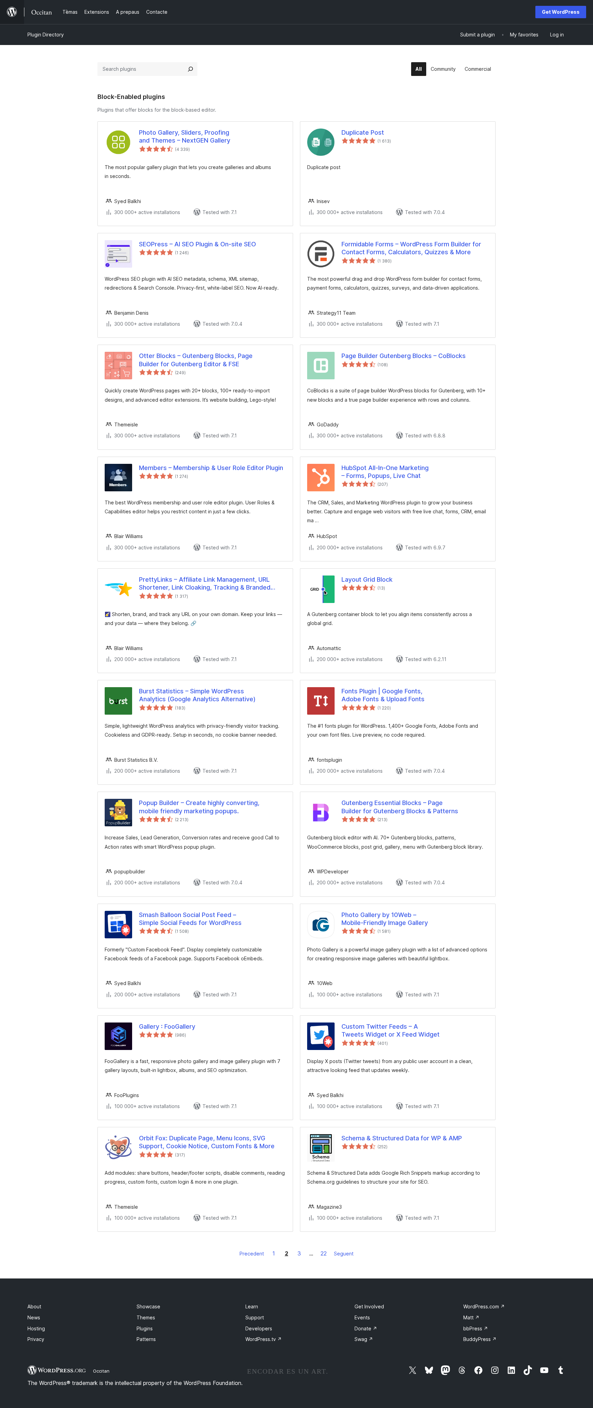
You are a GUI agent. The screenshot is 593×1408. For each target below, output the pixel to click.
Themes (146, 1317)
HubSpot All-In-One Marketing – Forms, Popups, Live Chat (385, 471)
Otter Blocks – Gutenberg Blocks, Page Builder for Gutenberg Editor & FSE (196, 359)
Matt (471, 1317)
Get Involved (369, 1306)
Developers (258, 1328)
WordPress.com (484, 1306)
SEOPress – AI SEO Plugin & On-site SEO (197, 244)
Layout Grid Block (367, 579)
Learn (251, 1306)
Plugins (145, 1328)
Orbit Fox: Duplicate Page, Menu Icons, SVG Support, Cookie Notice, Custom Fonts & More (207, 1142)
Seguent (343, 1253)
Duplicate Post (362, 132)
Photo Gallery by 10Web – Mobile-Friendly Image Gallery (384, 918)
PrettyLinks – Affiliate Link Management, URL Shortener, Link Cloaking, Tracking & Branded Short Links (204, 584)
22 (324, 1253)
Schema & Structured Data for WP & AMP (401, 1138)
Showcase (148, 1306)
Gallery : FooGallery (167, 1026)
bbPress (475, 1328)
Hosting (36, 1328)
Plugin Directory (45, 34)
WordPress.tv (263, 1339)
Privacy (35, 1339)
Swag (363, 1339)
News (33, 1317)
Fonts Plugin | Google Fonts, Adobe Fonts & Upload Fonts (383, 695)
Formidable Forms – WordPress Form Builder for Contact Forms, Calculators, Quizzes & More (411, 248)
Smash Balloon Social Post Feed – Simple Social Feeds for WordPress (190, 918)
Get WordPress (561, 12)
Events (362, 1317)
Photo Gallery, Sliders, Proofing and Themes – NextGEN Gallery (184, 136)
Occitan (101, 1371)
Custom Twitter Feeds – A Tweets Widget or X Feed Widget (390, 1030)
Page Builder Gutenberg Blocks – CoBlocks (403, 355)
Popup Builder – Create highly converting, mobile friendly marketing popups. (199, 806)
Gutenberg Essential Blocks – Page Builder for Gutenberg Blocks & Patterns (399, 806)
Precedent (252, 1253)
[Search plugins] (190, 69)
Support (254, 1317)
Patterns (146, 1339)
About (34, 1306)
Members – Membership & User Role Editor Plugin (211, 467)
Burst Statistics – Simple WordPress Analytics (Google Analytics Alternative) (197, 695)
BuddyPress (480, 1339)
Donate (365, 1328)
